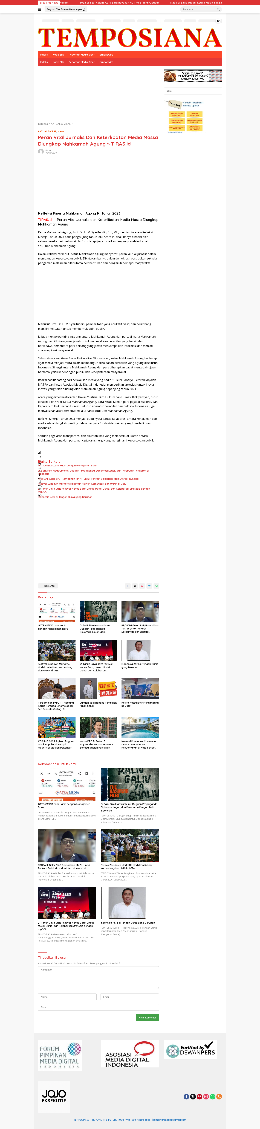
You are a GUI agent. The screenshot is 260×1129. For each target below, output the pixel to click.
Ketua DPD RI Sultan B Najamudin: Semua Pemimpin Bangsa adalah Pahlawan (97, 744)
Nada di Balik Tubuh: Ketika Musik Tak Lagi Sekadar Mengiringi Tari (172, 2)
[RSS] (219, 1097)
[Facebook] (186, 1097)
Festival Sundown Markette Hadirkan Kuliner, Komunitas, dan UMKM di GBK (82, 483)
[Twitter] (193, 1097)
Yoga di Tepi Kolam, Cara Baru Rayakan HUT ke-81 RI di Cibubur (79, 2)
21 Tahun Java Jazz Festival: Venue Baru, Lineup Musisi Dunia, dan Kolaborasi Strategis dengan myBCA (94, 490)
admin (48, 150)
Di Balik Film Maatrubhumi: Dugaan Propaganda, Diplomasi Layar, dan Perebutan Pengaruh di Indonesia (93, 472)
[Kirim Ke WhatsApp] (156, 586)
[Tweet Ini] (135, 586)
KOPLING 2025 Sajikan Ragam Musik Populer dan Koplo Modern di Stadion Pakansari (56, 744)
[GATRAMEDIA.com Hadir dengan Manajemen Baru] (57, 611)
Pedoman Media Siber (82, 54)
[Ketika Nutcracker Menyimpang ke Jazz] (140, 688)
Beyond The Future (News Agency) (66, 9)
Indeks (44, 54)
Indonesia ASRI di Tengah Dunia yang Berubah (65, 497)
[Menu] (40, 9)
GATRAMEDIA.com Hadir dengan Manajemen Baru (67, 465)
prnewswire (106, 54)
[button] (218, 9)
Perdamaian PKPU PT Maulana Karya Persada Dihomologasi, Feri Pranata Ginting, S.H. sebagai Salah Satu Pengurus (56, 706)
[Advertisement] (98, 95)
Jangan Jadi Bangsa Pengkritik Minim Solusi (98, 704)
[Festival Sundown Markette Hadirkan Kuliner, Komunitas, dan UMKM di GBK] (57, 650)
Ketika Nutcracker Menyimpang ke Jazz (140, 704)
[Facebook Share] (128, 586)
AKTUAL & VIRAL (47, 131)
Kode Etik (58, 54)
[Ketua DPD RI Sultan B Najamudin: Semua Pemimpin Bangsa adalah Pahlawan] (98, 727)
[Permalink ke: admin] (41, 151)
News (61, 131)
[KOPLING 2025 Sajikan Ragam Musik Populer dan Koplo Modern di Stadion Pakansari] (57, 727)
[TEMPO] (130, 37)
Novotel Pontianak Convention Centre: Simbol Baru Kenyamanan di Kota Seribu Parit (139, 744)
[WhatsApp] (212, 1097)
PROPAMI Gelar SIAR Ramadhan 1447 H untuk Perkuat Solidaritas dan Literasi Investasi (88, 478)
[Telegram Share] (149, 586)
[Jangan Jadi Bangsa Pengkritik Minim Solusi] (98, 688)
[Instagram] (206, 1097)
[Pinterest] (199, 1097)
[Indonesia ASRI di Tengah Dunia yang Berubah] (140, 650)
